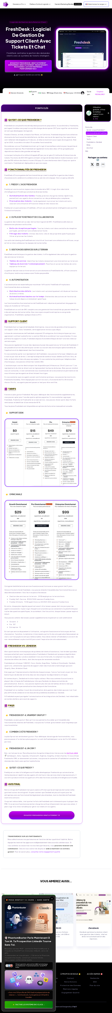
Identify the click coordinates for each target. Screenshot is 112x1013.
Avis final (90, 148)
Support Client (92, 136)
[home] (6, 4)
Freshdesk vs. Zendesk (94, 142)
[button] (19, 4)
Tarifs (89, 139)
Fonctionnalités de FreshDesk (97, 133)
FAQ (86, 151)
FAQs (88, 145)
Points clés (88, 127)
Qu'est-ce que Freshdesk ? (96, 130)
